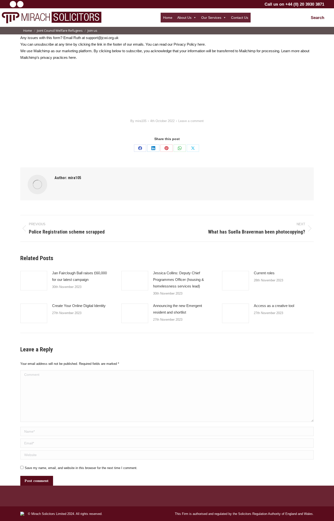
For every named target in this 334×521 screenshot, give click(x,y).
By (138, 121)
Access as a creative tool (274, 306)
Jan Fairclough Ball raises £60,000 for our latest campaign (79, 276)
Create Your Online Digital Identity (79, 306)
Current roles (264, 273)
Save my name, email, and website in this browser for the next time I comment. (81, 468)
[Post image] (33, 280)
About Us (184, 18)
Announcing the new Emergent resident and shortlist (177, 309)
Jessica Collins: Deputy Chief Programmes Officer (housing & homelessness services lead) (178, 279)
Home (167, 18)
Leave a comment (191, 121)
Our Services (211, 18)
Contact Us (239, 18)
